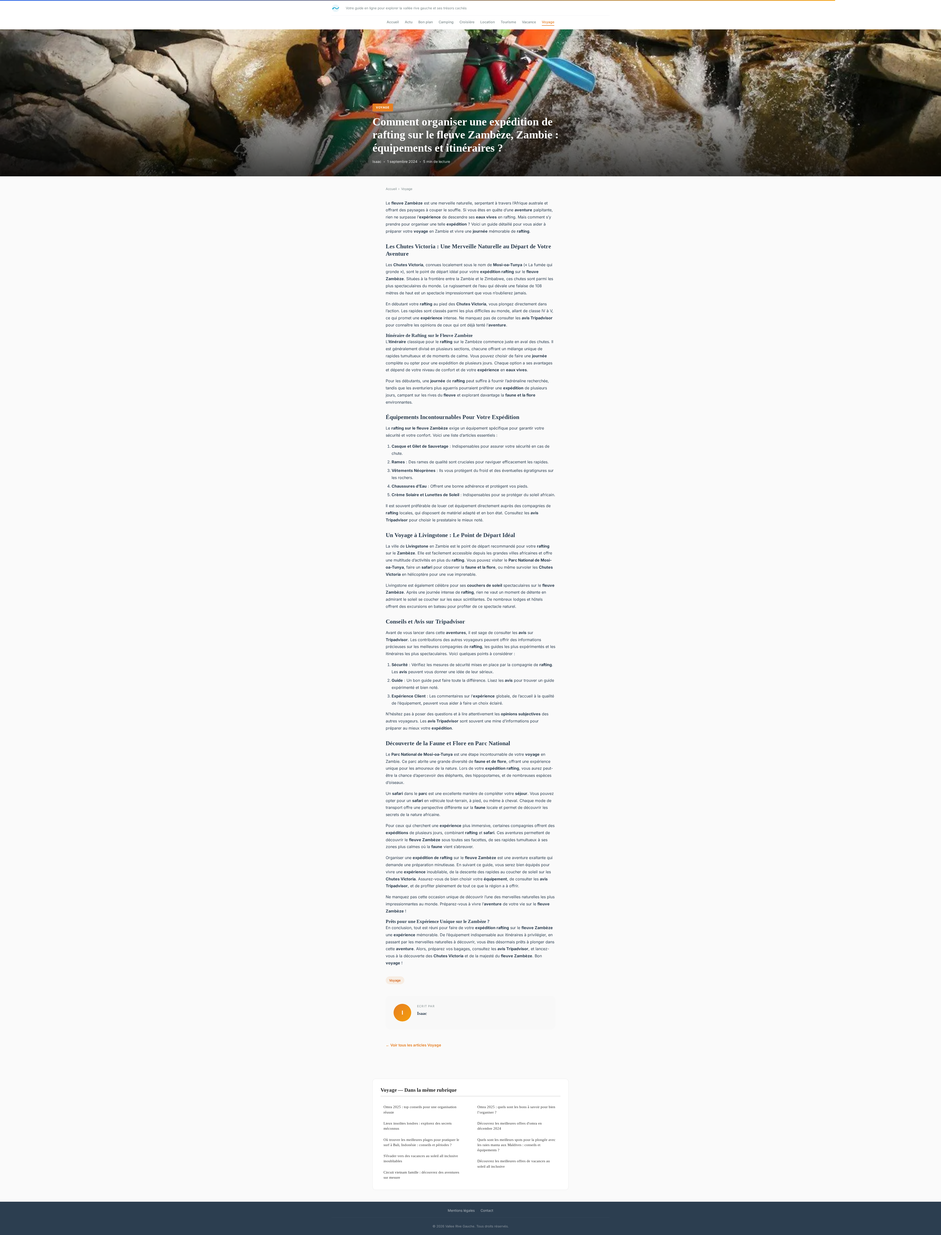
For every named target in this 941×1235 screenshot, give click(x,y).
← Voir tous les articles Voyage (413, 1045)
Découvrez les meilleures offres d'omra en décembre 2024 (509, 1125)
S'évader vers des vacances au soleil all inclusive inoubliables (421, 1158)
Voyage (548, 22)
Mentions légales (461, 1210)
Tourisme (508, 22)
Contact (487, 1210)
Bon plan (425, 22)
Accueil (393, 22)
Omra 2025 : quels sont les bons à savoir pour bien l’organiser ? (516, 1109)
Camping (446, 22)
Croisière (466, 22)
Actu (408, 22)
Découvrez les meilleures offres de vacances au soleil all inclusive (513, 1163)
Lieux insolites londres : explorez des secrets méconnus (418, 1125)
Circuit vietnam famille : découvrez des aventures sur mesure (421, 1174)
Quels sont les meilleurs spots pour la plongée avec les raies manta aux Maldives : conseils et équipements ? (516, 1145)
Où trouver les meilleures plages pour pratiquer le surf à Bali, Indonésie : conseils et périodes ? (421, 1142)
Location (487, 22)
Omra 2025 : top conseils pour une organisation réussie (420, 1109)
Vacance (529, 22)
